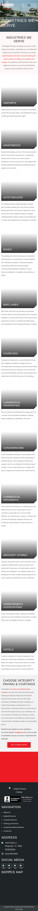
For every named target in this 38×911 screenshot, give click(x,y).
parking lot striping (15, 59)
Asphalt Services (10, 816)
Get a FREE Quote (19, 745)
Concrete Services (10, 820)
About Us (7, 812)
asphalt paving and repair (11, 56)
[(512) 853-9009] (23, 5)
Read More (19, 92)
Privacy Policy (19, 909)
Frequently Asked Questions (14, 827)
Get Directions (10, 849)
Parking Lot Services (11, 823)
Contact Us (8, 831)
